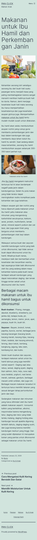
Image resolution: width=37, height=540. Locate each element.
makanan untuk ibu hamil (12, 117)
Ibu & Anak (17, 461)
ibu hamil (10, 181)
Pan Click (7, 3)
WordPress (22, 532)
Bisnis (6, 458)
